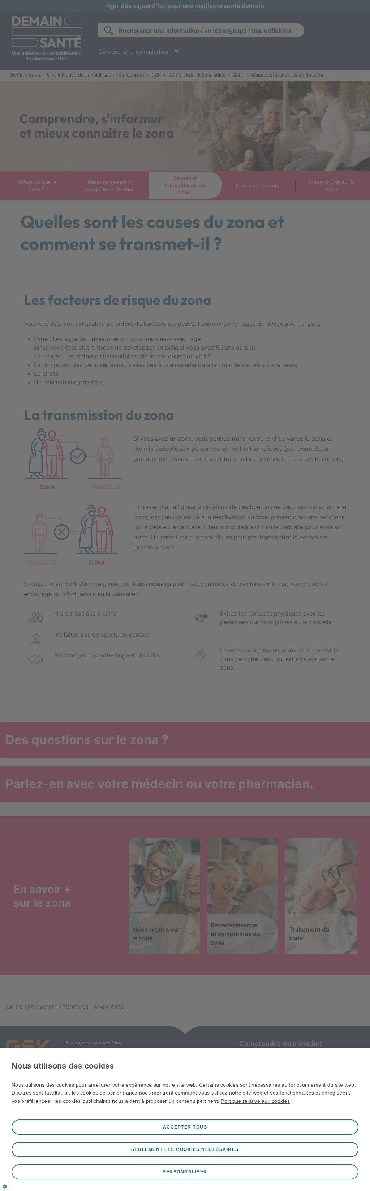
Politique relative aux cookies (255, 1101)
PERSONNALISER (185, 1171)
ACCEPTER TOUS (185, 1127)
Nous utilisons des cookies (63, 1065)
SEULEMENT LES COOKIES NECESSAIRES (185, 1149)
